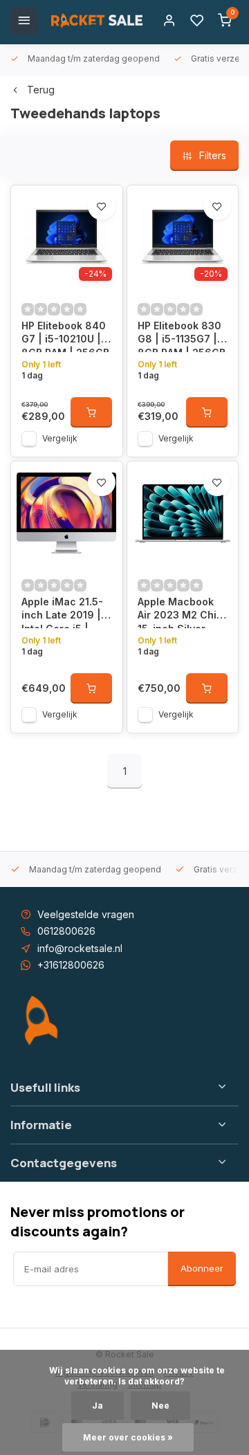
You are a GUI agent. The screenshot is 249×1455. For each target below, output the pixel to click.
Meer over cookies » (128, 1437)
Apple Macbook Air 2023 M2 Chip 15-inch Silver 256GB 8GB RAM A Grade (183, 612)
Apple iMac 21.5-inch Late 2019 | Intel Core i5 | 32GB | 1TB (62, 612)
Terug (41, 89)
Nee (160, 1405)
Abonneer (202, 1268)
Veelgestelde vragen (85, 914)
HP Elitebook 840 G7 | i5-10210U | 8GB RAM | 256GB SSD (65, 336)
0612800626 (66, 931)
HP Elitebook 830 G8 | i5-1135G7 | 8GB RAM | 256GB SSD (181, 336)
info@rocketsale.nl (79, 948)
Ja (97, 1405)
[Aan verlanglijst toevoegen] (102, 206)
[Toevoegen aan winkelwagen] (91, 412)
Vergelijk (59, 438)
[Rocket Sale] (96, 21)
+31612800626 (70, 965)
